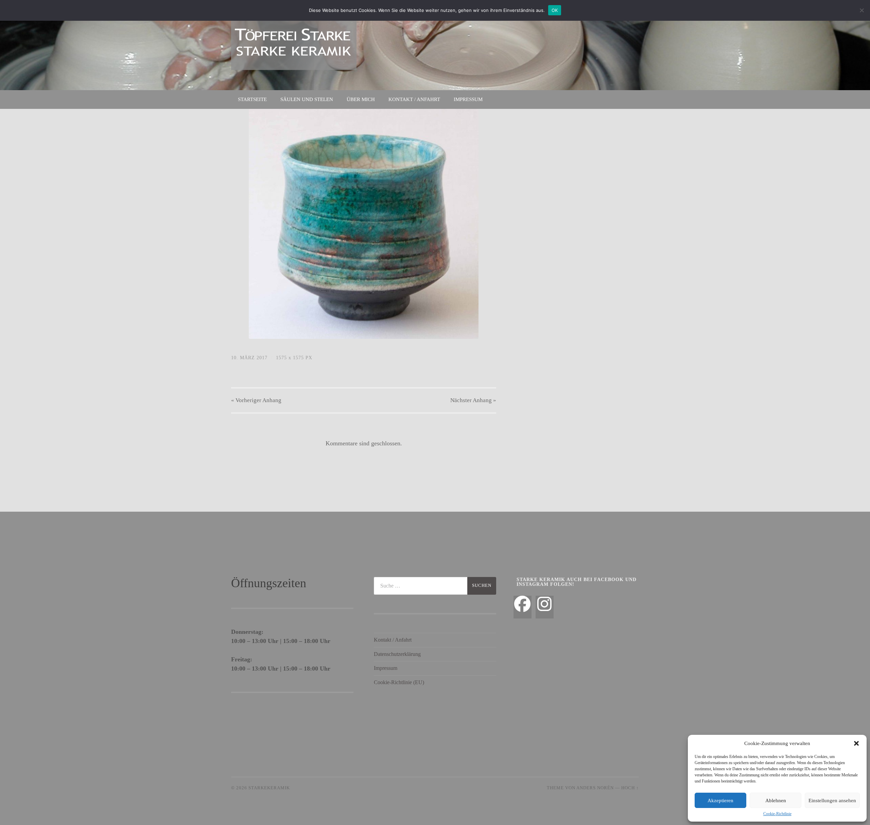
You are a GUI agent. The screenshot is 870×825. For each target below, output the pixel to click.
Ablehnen (775, 800)
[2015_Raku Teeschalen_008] (363, 224)
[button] (856, 743)
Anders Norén (595, 788)
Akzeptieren (720, 800)
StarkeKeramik (269, 788)
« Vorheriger (256, 400)
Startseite (252, 99)
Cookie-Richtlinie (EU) (399, 682)
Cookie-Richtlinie (777, 813)
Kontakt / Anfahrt (414, 99)
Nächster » (473, 400)
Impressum (468, 99)
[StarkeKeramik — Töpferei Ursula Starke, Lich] (293, 44)
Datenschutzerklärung (397, 654)
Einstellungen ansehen (832, 800)
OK (555, 10)
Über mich (361, 99)
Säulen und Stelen (306, 99)
